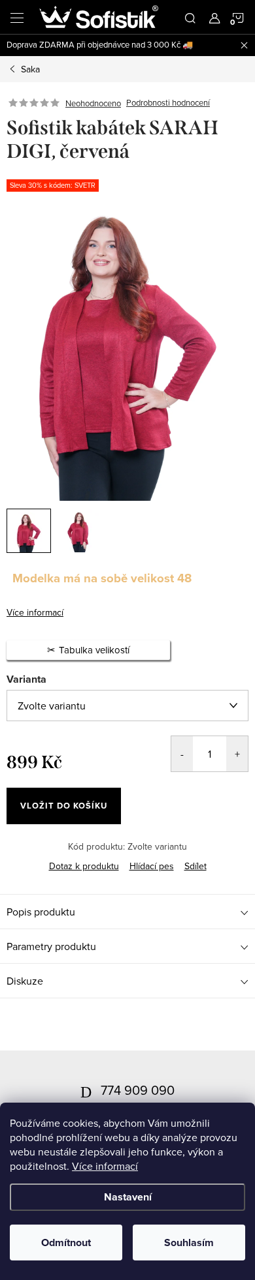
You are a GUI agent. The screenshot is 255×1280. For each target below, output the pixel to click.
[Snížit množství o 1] (182, 753)
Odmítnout (66, 1242)
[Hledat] (190, 17)
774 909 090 (138, 1089)
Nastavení (128, 1196)
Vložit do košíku (63, 805)
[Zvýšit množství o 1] (237, 753)
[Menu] (17, 17)
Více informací (105, 1166)
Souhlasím (189, 1242)
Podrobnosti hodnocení (168, 103)
